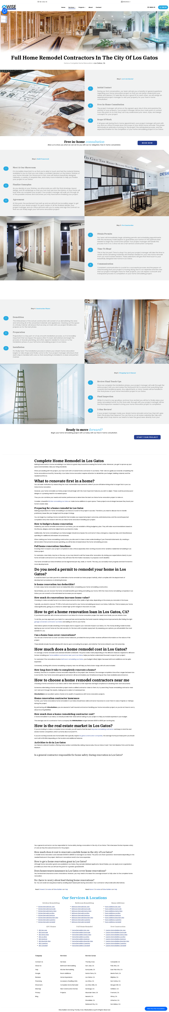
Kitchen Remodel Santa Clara (47, 911)
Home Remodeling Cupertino (81, 943)
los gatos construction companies (91, 736)
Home (66, 63)
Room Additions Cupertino (113, 920)
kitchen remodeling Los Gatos (58, 501)
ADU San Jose (43, 930)
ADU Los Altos (43, 937)
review (49, 889)
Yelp (66, 889)
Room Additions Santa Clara (113, 911)
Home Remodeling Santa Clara (81, 934)
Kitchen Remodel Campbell (46, 922)
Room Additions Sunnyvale (113, 909)
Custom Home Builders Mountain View (117, 941)
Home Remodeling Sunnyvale (81, 932)
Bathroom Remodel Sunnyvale (81, 909)
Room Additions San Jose (113, 906)
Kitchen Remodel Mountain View (48, 917)
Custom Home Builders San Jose (116, 930)
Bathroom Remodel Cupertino (81, 920)
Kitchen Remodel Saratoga (46, 915)
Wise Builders (58, 889)
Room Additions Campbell (113, 922)
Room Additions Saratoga (113, 915)
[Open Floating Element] (4, 11)
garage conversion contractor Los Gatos (48, 622)
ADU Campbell (43, 945)
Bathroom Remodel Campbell (81, 922)
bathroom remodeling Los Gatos (72, 659)
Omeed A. (42, 889)
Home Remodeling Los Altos (80, 937)
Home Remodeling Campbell (81, 945)
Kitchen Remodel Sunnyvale (46, 909)
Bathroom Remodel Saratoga (81, 915)
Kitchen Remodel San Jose (46, 906)
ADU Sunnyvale (43, 932)
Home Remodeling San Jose (80, 930)
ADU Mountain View (45, 941)
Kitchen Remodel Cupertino (46, 920)
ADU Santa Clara (44, 934)
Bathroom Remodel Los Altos (80, 913)
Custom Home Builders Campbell (116, 945)
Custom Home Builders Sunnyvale (116, 932)
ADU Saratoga (43, 939)
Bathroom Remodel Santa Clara (81, 911)
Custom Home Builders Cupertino (116, 943)
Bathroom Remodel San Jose (81, 906)
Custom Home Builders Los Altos (115, 937)
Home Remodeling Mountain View (82, 941)
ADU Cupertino (43, 943)
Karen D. (92, 889)
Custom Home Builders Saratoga (116, 939)
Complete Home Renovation (81, 63)
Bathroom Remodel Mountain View (82, 917)
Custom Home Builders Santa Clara (116, 934)
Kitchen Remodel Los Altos (46, 913)
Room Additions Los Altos (112, 913)
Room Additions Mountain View (114, 917)
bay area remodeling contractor (102, 729)
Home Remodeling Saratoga (81, 939)
